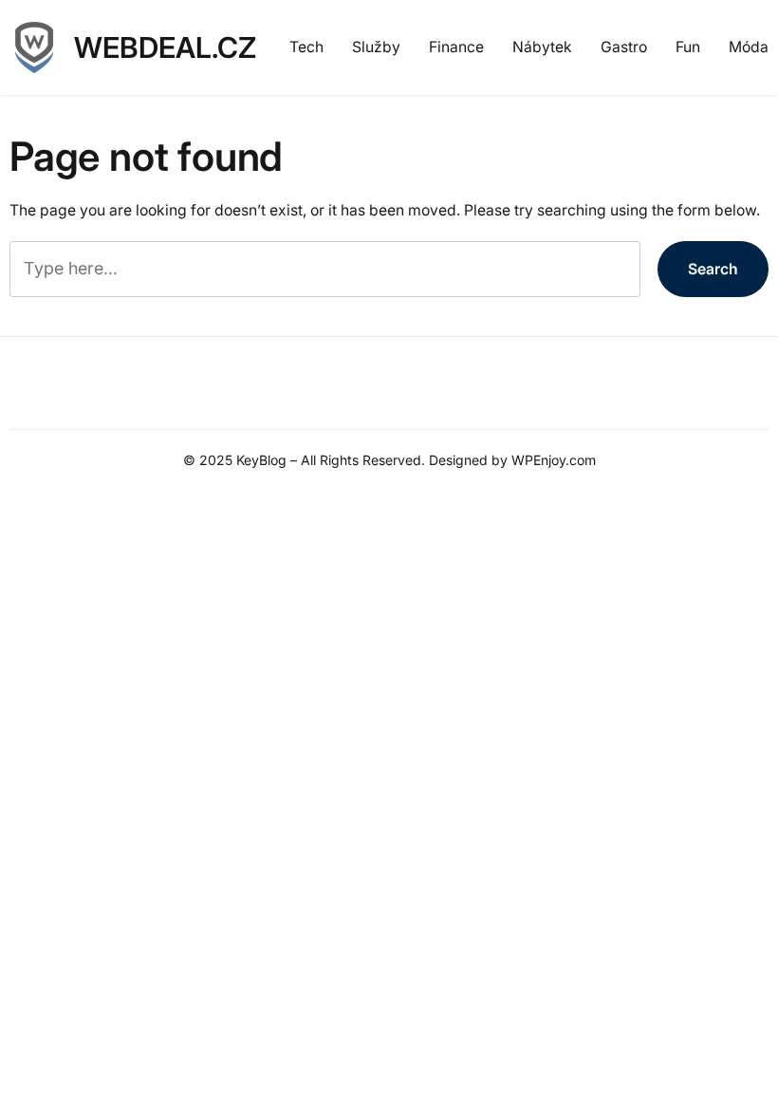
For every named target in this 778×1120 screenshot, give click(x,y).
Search (713, 269)
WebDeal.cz (165, 47)
